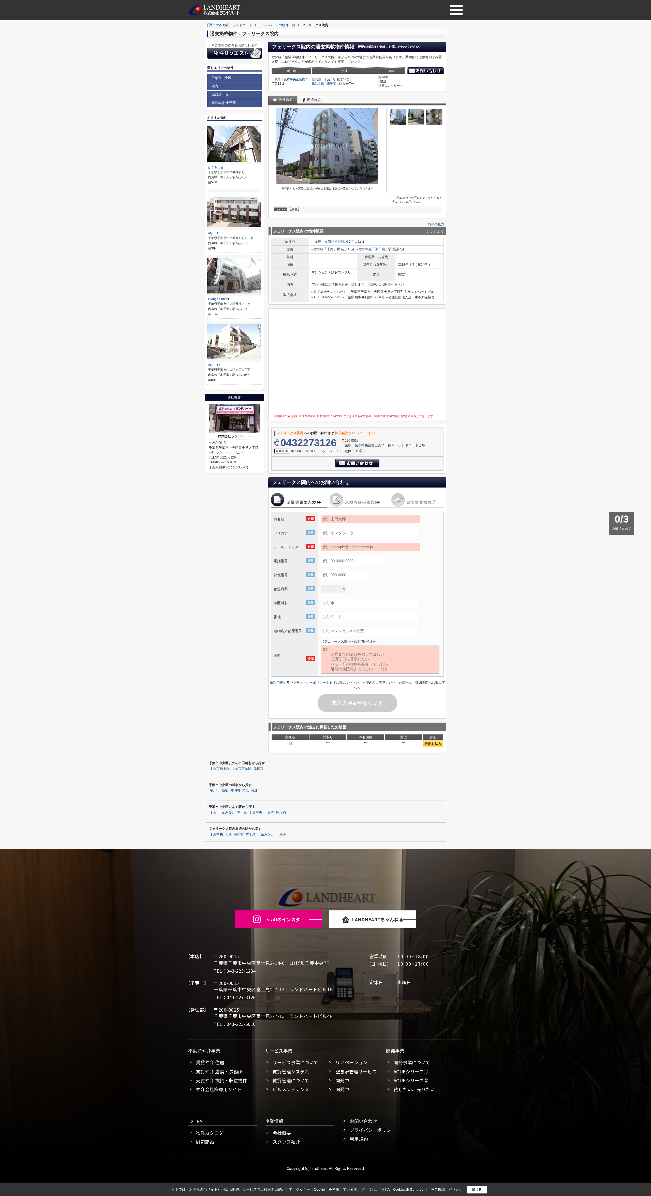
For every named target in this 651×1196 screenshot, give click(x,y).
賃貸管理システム (291, 1071)
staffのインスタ (283, 919)
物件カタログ (209, 1132)
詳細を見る (433, 743)
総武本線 (318, 83)
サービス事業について (295, 1062)
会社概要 (282, 1132)
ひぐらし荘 (215, 167)
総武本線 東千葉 (224, 103)
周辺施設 (205, 1141)
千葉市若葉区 (241, 768)
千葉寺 (269, 812)
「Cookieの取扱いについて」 (410, 1189)
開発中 (342, 1080)
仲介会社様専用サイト (219, 1089)
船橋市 (258, 768)
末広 (245, 790)
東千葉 (331, 83)
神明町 (235, 790)
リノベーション (351, 1062)
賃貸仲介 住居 (210, 1062)
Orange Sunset (218, 299)
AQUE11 (214, 233)
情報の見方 (436, 224)
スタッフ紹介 (286, 1141)
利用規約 (279, 683)
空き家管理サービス (356, 1071)
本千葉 (242, 812)
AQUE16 (214, 365)
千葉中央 (255, 812)
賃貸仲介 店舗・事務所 (219, 1071)
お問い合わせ (363, 1121)
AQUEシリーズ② (411, 1080)
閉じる (477, 1189)
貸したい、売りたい (414, 1089)
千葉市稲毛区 (220, 768)
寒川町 (215, 790)
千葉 (327, 79)
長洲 (254, 790)
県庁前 (281, 812)
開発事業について (412, 1062)
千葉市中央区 (290, 79)
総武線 (316, 79)
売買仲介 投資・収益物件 (221, 1080)
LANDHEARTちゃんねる (377, 919)
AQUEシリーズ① (411, 1071)
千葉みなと (226, 812)
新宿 (225, 790)
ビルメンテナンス (291, 1089)
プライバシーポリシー (309, 683)
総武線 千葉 (220, 94)
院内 (302, 79)
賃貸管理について (291, 1080)
